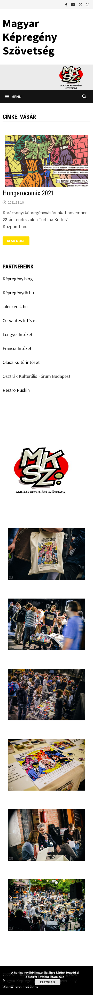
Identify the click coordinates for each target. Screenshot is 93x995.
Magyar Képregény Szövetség (30, 37)
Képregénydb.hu (18, 293)
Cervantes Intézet (20, 320)
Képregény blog (18, 279)
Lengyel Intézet (18, 334)
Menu (16, 96)
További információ (51, 977)
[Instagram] (87, 4)
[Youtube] (74, 4)
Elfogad (47, 982)
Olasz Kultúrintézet (21, 362)
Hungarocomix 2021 (28, 193)
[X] (81, 4)
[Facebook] (67, 4)
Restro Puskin (16, 390)
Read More (18, 240)
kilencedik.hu (15, 306)
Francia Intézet (17, 348)
